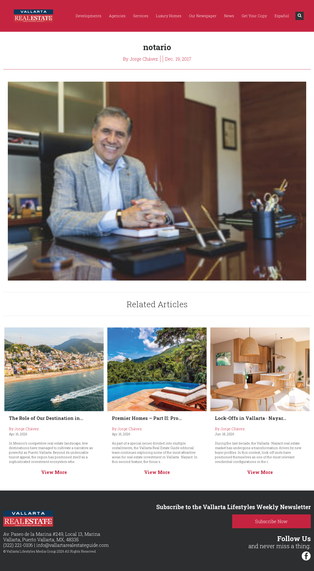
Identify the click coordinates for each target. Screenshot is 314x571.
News (229, 15)
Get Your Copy (254, 15)
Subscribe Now (271, 521)
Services (140, 15)
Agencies (117, 15)
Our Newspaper (203, 15)
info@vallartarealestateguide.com (72, 545)
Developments (88, 15)
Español (281, 15)
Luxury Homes (168, 15)
